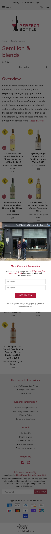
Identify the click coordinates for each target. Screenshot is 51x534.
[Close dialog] (49, 224)
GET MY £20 (25, 295)
